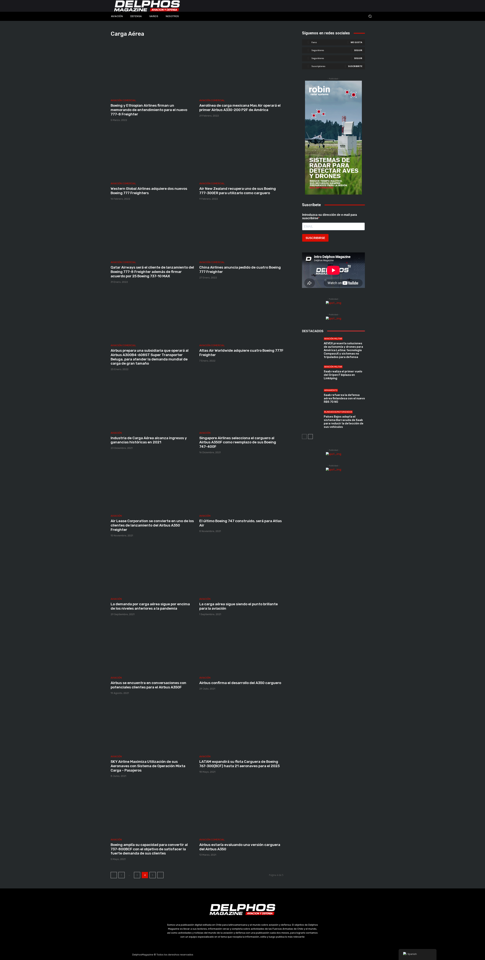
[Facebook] (224, 954)
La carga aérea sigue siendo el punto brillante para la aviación (238, 606)
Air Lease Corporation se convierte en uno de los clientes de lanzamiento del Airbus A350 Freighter (152, 525)
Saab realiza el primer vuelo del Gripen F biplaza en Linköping (343, 375)
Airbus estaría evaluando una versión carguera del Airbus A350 (239, 847)
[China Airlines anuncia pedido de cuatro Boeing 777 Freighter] (241, 232)
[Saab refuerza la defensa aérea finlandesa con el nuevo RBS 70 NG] (311, 396)
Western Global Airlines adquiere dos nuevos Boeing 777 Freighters (149, 190)
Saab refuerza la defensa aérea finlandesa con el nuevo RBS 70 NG (344, 398)
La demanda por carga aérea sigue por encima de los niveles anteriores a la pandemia (150, 606)
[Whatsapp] (260, 954)
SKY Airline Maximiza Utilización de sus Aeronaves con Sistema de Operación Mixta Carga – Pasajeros (148, 765)
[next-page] (160, 875)
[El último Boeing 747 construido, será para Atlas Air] (241, 485)
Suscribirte (355, 66)
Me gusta (356, 42)
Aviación (116, 433)
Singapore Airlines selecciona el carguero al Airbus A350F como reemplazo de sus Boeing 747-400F (237, 442)
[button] (344, 16)
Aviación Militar (333, 338)
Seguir (358, 50)
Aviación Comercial (123, 100)
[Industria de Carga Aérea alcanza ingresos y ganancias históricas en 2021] (153, 402)
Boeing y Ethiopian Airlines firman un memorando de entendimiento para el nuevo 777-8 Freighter (149, 109)
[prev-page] (114, 875)
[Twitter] (242, 954)
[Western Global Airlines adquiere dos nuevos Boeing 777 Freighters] (153, 153)
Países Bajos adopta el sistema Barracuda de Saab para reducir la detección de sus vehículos (343, 422)
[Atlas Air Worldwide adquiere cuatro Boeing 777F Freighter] (241, 315)
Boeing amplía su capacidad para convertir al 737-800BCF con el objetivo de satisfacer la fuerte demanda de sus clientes (149, 849)
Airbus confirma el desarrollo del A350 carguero (240, 683)
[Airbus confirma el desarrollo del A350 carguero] (241, 647)
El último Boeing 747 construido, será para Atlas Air (240, 523)
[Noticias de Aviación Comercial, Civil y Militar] (147, 6)
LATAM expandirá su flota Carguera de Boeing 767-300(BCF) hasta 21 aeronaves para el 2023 (239, 763)
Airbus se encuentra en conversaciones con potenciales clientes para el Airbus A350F (148, 685)
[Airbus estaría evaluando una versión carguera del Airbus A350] (241, 809)
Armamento (330, 390)
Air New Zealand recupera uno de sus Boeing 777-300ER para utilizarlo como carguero (237, 190)
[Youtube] (251, 954)
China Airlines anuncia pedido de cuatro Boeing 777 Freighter (240, 269)
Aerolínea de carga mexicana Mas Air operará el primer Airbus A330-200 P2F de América (240, 107)
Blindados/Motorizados (338, 412)
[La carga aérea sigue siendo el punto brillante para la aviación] (241, 568)
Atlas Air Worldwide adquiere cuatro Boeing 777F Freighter (241, 352)
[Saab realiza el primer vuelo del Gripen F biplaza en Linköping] (311, 372)
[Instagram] (233, 954)
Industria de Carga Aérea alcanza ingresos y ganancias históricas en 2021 (149, 440)
